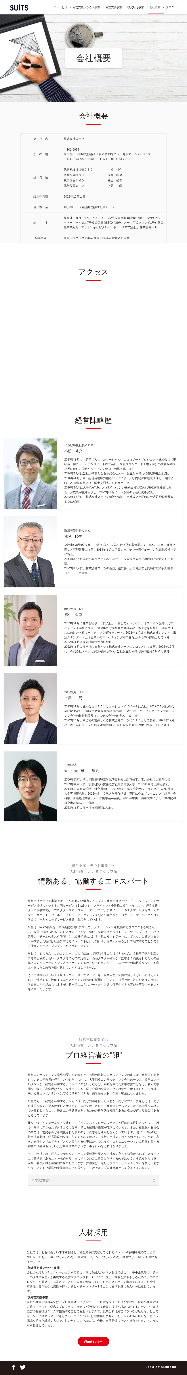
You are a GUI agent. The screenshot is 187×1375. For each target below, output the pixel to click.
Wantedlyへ (93, 1341)
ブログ (170, 7)
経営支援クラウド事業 (86, 7)
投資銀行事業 (135, 7)
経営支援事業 (114, 7)
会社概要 (154, 7)
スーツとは (60, 7)
